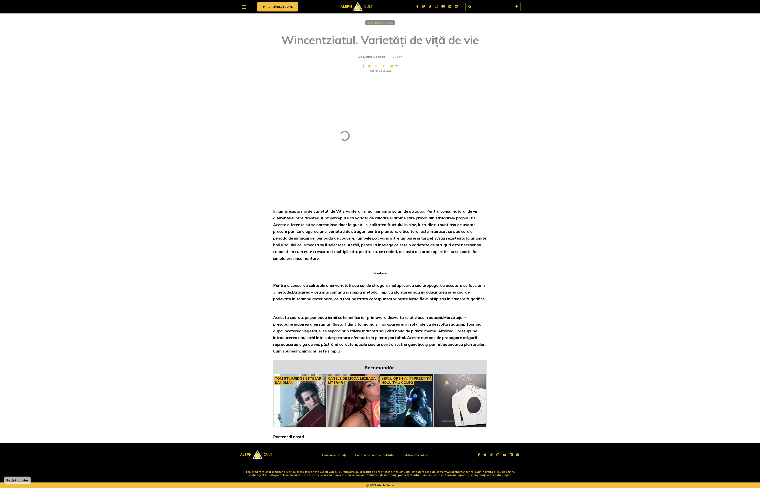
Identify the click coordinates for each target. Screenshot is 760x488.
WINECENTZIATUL (380, 23)
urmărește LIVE (280, 7)
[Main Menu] (244, 7)
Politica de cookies (415, 455)
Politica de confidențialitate (374, 455)
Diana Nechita (374, 56)
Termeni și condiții (334, 455)
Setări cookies (17, 480)
